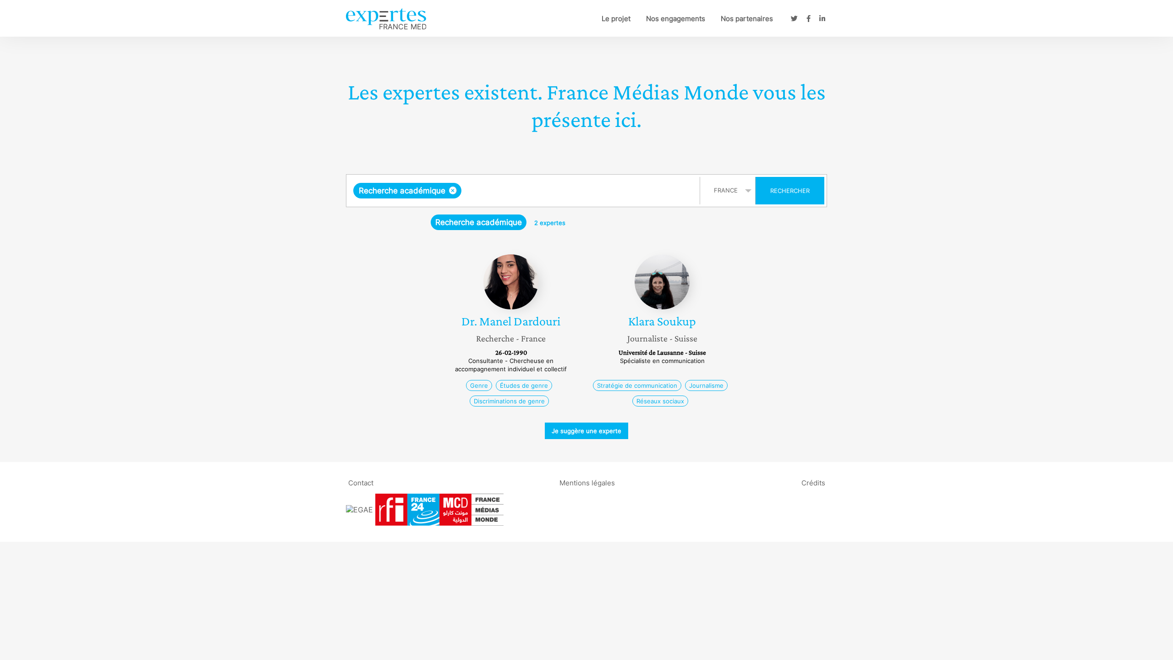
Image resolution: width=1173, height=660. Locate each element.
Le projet (616, 18)
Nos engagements (675, 18)
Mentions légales (587, 482)
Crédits (813, 482)
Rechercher (790, 190)
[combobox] (524, 190)
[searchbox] (555, 191)
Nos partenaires (747, 18)
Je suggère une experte (586, 430)
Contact (360, 482)
